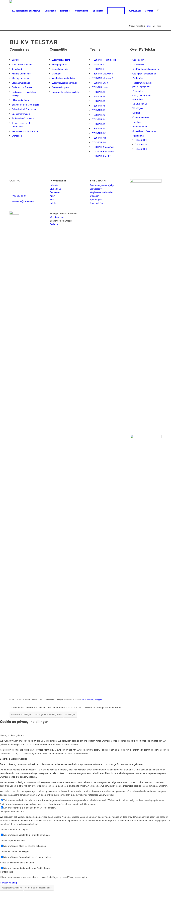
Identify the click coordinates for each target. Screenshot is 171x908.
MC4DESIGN (87, 699)
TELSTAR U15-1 (100, 87)
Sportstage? (96, 199)
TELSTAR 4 (98, 68)
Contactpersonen (140, 117)
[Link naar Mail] (158, 699)
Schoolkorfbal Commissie (24, 109)
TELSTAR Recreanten (103, 151)
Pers (52, 199)
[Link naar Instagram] (123, 699)
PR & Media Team (20, 100)
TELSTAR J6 (98, 114)
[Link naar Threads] (128, 699)
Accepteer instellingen (21, 714)
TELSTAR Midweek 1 (102, 73)
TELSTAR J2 (98, 96)
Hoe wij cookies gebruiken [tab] (12, 735)
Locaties (136, 122)
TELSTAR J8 (98, 124)
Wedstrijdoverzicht (61, 59)
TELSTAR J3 (98, 101)
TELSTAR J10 (99, 133)
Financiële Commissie (22, 64)
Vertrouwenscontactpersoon (25, 131)
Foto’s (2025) (141, 144)
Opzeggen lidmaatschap (144, 73)
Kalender (54, 185)
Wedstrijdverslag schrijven (64, 82)
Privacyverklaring (140, 126)
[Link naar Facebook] (118, 699)
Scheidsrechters (60, 68)
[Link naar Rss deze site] (153, 699)
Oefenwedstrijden (60, 87)
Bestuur (15, 59)
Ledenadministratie (21, 82)
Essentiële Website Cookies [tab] (13, 758)
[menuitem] (24, 10)
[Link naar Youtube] (143, 699)
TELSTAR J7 (98, 119)
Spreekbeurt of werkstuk (144, 131)
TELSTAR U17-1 (100, 82)
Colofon (53, 203)
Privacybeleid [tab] (6, 871)
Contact (136, 112)
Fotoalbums (138, 135)
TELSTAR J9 (98, 128)
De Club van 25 (139, 103)
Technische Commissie (23, 118)
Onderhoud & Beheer (22, 87)
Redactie (54, 224)
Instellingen (70, 714)
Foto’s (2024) (141, 139)
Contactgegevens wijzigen (102, 185)
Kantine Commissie (21, 73)
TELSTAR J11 (99, 137)
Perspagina (137, 90)
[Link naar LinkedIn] (133, 699)
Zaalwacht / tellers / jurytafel (65, 91)
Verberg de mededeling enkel (48, 714)
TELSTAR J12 (99, 142)
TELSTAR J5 (98, 110)
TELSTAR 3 (98, 64)
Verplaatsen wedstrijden (63, 78)
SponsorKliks (96, 203)
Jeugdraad (17, 68)
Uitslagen (56, 73)
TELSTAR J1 (98, 91)
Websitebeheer (57, 217)
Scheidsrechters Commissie (25, 104)
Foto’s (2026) (141, 148)
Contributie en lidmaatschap (145, 68)
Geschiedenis (139, 59)
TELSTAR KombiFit (101, 156)
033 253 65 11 (19, 195)
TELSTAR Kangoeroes (103, 146)
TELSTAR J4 (98, 105)
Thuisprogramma (60, 64)
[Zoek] (158, 10)
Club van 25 (55, 188)
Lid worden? (138, 64)
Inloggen (98, 699)
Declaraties (137, 78)
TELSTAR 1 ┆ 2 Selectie (104, 59)
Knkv (52, 195)
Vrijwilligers (17, 135)
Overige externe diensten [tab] (12, 811)
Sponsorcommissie (21, 113)
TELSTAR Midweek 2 (102, 78)
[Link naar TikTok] (138, 699)
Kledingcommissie (20, 78)
